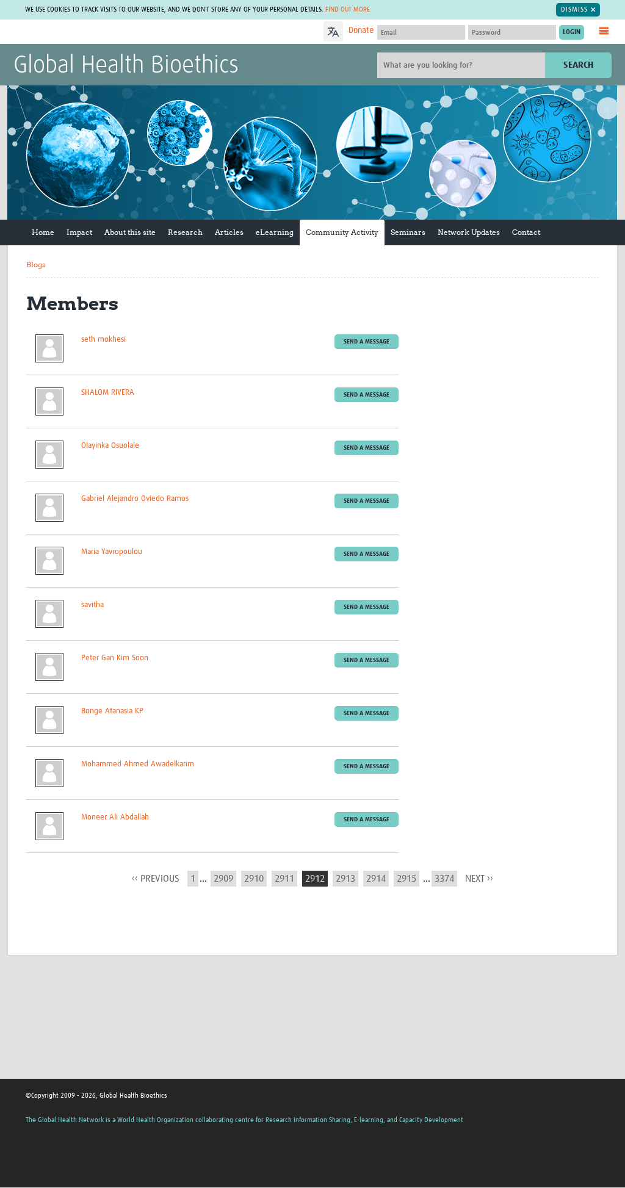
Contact (526, 232)
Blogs (36, 264)
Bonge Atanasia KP (112, 711)
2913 (345, 879)
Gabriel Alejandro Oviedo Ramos (135, 499)
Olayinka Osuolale (110, 446)
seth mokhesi (103, 340)
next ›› (479, 879)
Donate (361, 30)
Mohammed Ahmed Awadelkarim (137, 764)
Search (578, 65)
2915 (406, 879)
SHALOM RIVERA (107, 393)
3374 (444, 879)
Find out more (347, 9)
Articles (229, 232)
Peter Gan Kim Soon (114, 658)
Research (185, 232)
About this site (130, 232)
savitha (92, 605)
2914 (376, 879)
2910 (254, 879)
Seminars (408, 232)
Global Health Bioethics (126, 66)
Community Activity (342, 232)
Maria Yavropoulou (111, 552)
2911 (284, 879)
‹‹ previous (155, 879)
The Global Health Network (104, 32)
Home (43, 232)
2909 (223, 879)
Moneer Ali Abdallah (115, 817)
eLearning (275, 232)
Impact (79, 232)
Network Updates (469, 232)
